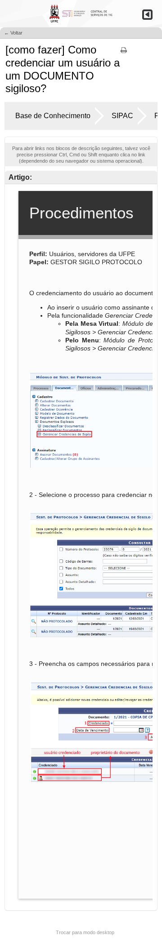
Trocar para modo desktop (85, 932)
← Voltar (13, 32)
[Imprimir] (124, 53)
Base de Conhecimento (52, 116)
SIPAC (122, 116)
